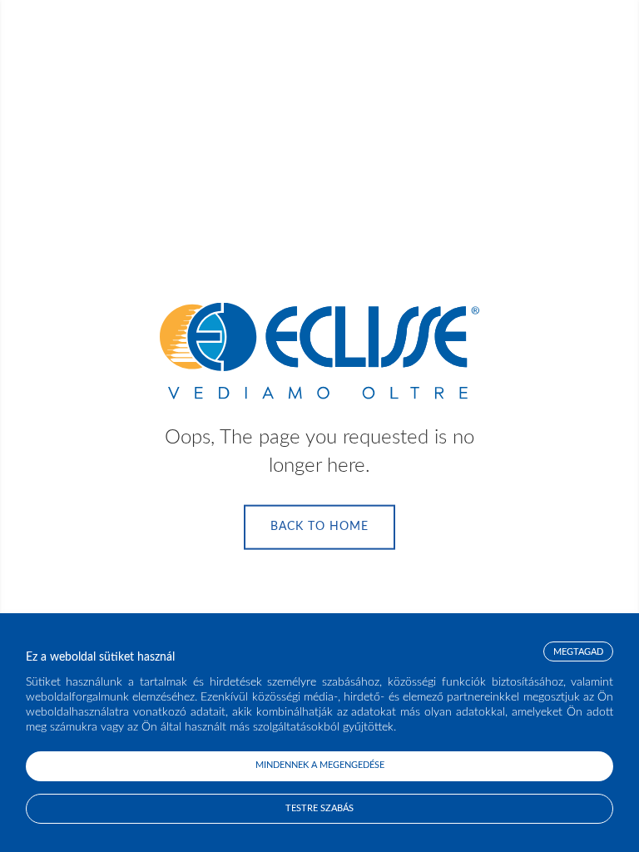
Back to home (319, 526)
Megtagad (578, 651)
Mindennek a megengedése (319, 765)
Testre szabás (319, 808)
